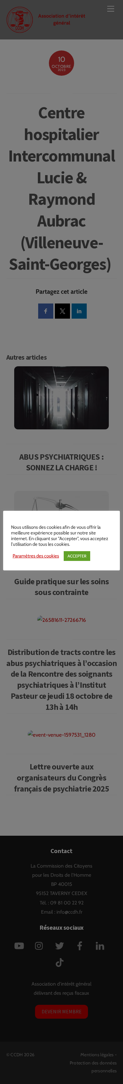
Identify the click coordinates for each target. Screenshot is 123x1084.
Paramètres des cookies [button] (36, 556)
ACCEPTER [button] (76, 555)
